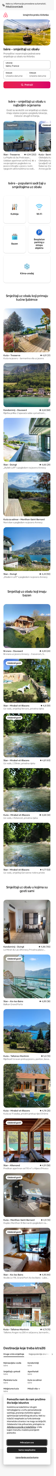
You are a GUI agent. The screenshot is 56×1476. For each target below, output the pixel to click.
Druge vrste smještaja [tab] (13, 1354)
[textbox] (15, 76)
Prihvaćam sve (27, 1442)
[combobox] (27, 66)
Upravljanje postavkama (27, 1457)
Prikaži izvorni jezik (14, 6)
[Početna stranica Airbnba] (5, 14)
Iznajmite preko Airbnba (36, 14)
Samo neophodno (27, 1450)
